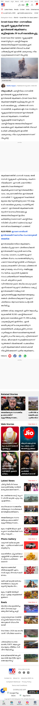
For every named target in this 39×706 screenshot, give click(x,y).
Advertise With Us (27, 678)
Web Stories (7, 423)
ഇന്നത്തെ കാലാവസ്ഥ (25, 13)
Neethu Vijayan (11, 86)
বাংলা (32, 1)
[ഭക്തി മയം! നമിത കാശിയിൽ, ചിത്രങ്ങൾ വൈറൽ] (29, 453)
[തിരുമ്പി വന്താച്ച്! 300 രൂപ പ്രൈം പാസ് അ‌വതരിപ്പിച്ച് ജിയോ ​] (29, 428)
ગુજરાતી (27, 1)
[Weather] (20, 5)
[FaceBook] (19, 672)
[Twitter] (24, 672)
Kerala (16, 9)
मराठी (21, 1)
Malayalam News (6, 17)
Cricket (22, 9)
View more (31, 424)
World (16, 17)
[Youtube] (9, 355)
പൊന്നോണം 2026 (9, 13)
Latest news (8, 9)
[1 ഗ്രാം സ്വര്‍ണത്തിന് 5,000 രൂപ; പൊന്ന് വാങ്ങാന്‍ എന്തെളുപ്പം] (10, 428)
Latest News (8, 480)
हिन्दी (2, 1)
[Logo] (3, 5)
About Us (16, 678)
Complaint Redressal (13, 682)
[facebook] (15, 355)
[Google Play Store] (13, 694)
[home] (2, 9)
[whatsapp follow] (25, 355)
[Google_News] (20, 355)
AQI (23, 5)
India (27, 9)
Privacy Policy (26, 682)
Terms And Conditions (19, 685)
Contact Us (8, 678)
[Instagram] (28, 672)
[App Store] (26, 696)
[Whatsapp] (26, 5)
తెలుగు (17, 1)
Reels (4, 602)
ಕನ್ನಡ (12, 1)
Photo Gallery (8, 538)
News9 (7, 1)
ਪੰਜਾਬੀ (36, 1)
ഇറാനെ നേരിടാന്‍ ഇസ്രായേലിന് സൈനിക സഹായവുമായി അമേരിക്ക (19, 235)
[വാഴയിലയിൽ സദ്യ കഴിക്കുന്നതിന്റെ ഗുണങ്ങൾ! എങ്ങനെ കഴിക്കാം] (10, 453)
